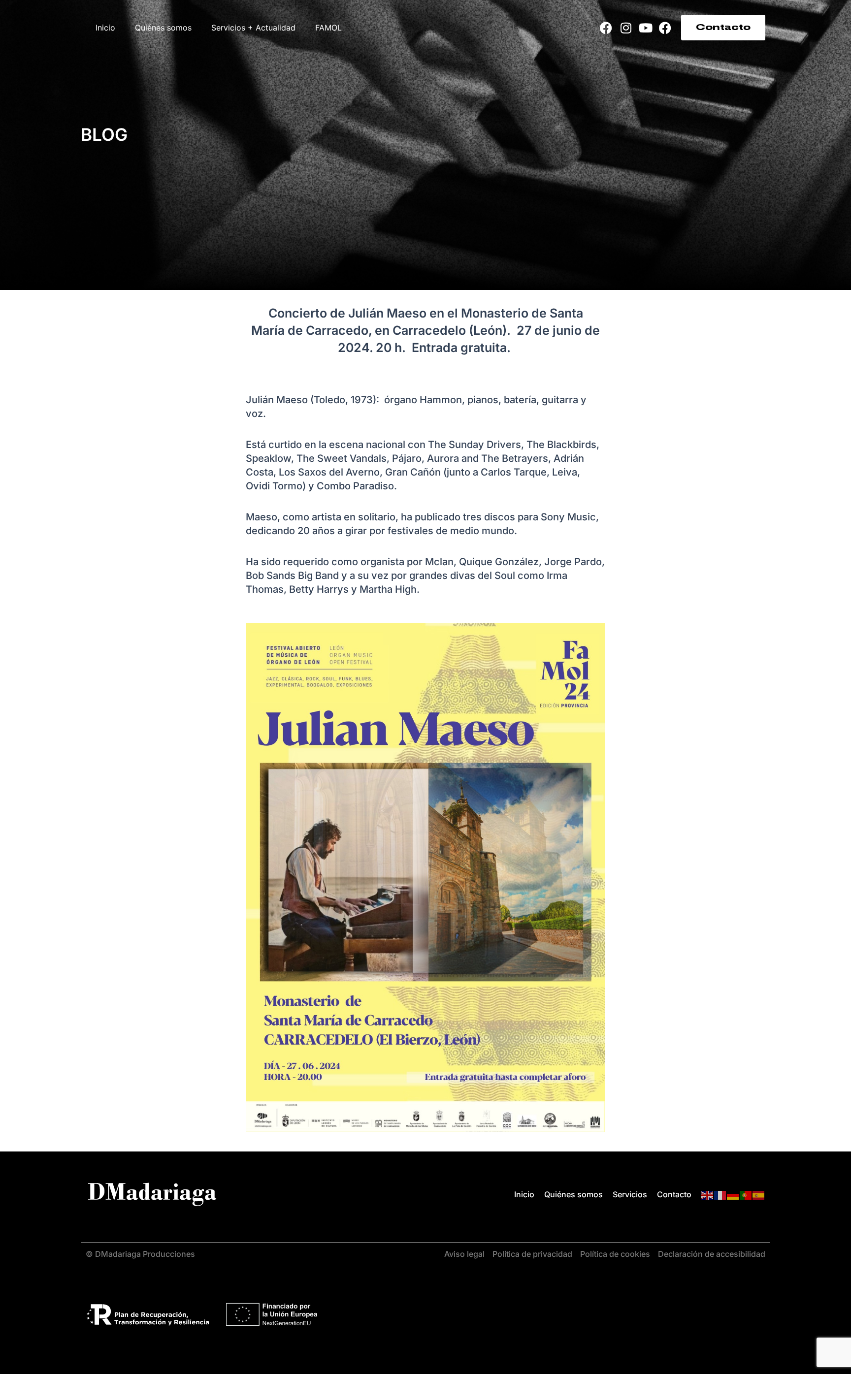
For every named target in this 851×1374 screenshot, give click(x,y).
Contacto (674, 1194)
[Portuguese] (746, 1195)
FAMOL (328, 27)
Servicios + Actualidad (253, 27)
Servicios (630, 1194)
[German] (733, 1195)
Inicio (105, 27)
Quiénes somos (163, 27)
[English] (707, 1195)
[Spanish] (759, 1195)
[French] (720, 1195)
